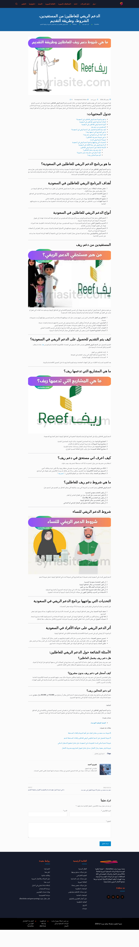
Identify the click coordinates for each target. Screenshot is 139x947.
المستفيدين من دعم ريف (98, 127)
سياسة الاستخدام (44, 888)
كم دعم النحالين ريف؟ (94, 155)
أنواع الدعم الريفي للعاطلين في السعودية (94, 124)
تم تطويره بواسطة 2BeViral (43, 924)
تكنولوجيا (32, 4)
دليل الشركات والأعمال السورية (40, 878)
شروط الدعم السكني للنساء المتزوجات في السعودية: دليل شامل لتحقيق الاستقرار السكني (84, 743)
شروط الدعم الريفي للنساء (98, 140)
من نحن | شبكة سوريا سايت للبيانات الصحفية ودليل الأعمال (59, 924)
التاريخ (85, 905)
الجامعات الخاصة (81, 895)
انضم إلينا (47, 869)
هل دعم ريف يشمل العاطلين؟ (92, 150)
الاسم (65, 811)
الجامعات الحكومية (81, 888)
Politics (85, 100)
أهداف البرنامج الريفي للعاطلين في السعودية (92, 122)
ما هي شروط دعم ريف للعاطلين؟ (96, 137)
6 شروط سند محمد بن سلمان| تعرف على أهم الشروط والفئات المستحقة (89, 733)
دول (94, 4)
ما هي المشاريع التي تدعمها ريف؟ (96, 132)
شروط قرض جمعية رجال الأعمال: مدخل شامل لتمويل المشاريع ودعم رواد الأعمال (86, 748)
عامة (75, 4)
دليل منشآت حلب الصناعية (79, 878)
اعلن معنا (47, 872)
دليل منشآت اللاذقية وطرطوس (77, 892)
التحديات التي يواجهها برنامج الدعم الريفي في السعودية (89, 142)
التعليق (108, 821)
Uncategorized (78, 100)
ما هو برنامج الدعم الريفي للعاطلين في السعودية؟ (91, 119)
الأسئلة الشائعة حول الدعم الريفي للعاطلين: (93, 147)
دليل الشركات (84, 4)
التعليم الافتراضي (81, 875)
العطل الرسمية (82, 869)
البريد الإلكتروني (106, 811)
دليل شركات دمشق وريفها (79, 872)
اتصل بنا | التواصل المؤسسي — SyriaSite (28, 924)
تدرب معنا (47, 882)
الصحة (40, 4)
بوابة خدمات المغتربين (43, 892)
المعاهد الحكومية (82, 902)
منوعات (84, 908)
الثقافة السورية (50, 4)
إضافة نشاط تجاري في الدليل (41, 885)
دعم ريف (61, 473)
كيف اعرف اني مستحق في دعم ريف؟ (94, 134)
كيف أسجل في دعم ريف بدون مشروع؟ (89, 152)
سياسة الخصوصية (44, 895)
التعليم (24, 4)
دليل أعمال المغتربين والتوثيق (78, 898)
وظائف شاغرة (46, 875)
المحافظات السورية (64, 4)
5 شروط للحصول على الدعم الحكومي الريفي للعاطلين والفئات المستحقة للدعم (87, 738)
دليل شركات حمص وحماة (79, 885)
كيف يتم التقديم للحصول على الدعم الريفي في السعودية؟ (88, 129)
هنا (43, 344)
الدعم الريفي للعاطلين (99, 754)
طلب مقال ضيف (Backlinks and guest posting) (34, 898)
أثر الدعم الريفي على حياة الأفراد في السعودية (92, 145)
